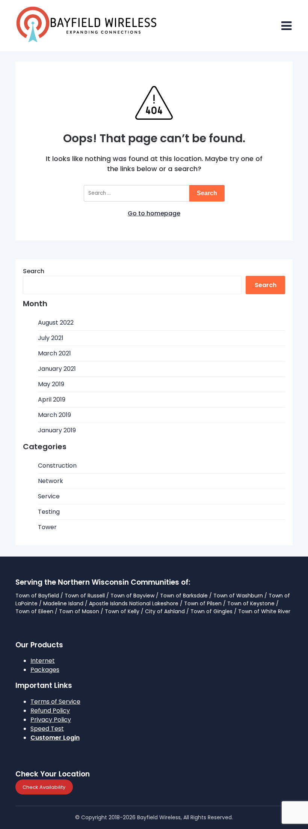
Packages (44, 669)
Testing (49, 511)
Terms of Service (55, 701)
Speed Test (47, 728)
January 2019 (57, 430)
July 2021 (50, 338)
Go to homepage (154, 213)
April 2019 (51, 399)
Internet (42, 660)
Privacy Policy (50, 719)
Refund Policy (50, 710)
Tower (47, 527)
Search (33, 271)
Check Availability (44, 786)
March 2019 (54, 415)
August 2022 (56, 322)
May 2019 (51, 384)
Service (49, 496)
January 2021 (57, 368)
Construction (57, 465)
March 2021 (54, 353)
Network (50, 481)
